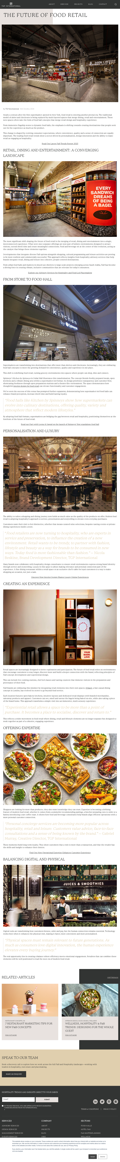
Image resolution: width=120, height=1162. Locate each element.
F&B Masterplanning (91, 1133)
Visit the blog (112, 977)
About (44, 1126)
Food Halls (86, 1126)
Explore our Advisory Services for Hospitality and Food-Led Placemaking (60, 273)
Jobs (43, 1137)
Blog (43, 1133)
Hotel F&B (86, 1129)
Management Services (12, 1133)
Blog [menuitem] (90, 4)
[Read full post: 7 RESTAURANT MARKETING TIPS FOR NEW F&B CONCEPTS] (30, 1000)
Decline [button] (102, 1157)
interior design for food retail (26, 386)
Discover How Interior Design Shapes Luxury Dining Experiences (60, 577)
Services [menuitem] (64, 4)
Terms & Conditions (90, 1109)
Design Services (9, 1129)
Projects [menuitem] (78, 4)
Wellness (85, 1137)
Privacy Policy (109, 1109)
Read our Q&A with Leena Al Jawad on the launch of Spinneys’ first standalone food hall (60, 424)
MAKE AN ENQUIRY (14, 1074)
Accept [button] (92, 1157)
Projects (45, 1129)
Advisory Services (10, 1126)
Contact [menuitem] (103, 4)
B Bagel (89, 688)
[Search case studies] (115, 4)
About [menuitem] (52, 4)
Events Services (9, 1137)
